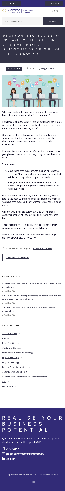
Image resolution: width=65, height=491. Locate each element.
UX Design (7, 386)
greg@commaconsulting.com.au (25, 454)
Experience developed (18, 474)
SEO (4, 381)
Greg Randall (47, 68)
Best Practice (9, 343)
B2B (4, 338)
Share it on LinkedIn (17, 257)
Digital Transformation (14, 367)
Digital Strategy (10, 357)
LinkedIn (10, 459)
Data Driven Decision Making (17, 352)
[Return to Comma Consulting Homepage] (17, 11)
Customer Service (42, 248)
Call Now (54, 3)
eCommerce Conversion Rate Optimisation (24, 376)
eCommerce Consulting (14, 371)
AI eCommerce (9, 333)
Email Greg (11, 3)
